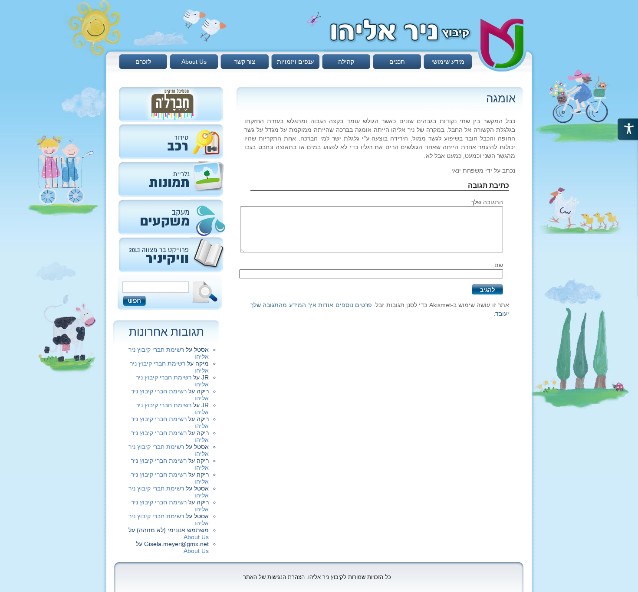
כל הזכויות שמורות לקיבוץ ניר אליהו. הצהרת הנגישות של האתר (317, 577)
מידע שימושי (447, 61)
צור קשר (244, 61)
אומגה (501, 98)
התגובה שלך (487, 202)
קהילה (346, 61)
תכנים (397, 61)
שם (498, 265)
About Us (194, 61)
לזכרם (143, 61)
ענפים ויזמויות (295, 61)
